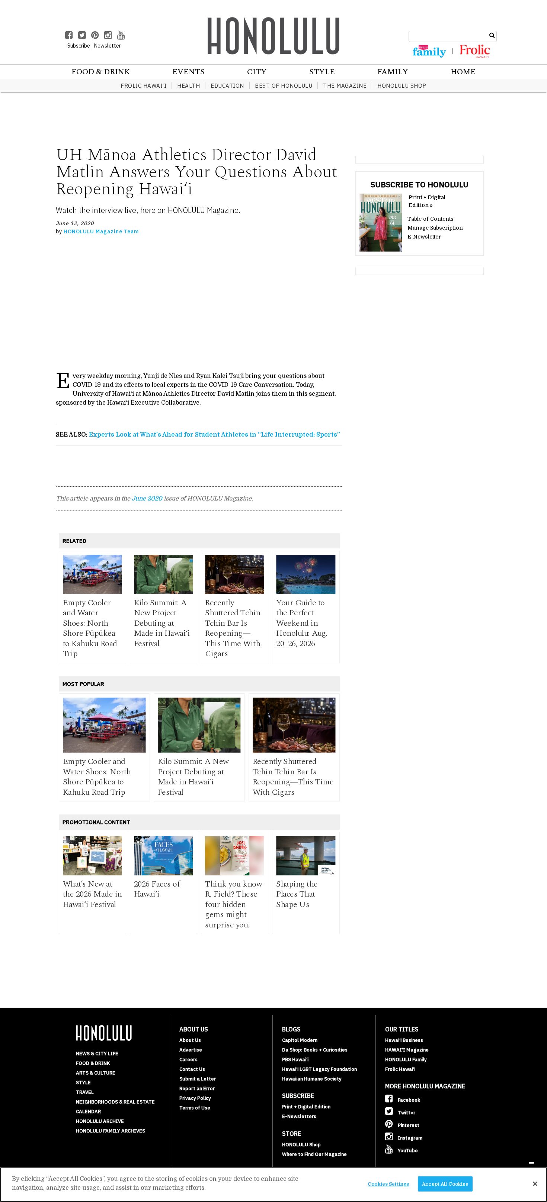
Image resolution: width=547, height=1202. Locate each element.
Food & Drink (100, 72)
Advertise (190, 1050)
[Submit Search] (492, 35)
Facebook (408, 1100)
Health (188, 85)
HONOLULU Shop (401, 85)
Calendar (88, 1111)
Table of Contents (430, 219)
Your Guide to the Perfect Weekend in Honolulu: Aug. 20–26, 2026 (301, 623)
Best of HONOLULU (283, 85)
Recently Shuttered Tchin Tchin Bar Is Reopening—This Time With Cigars (232, 628)
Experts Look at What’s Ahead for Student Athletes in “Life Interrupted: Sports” (214, 434)
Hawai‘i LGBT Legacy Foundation (319, 1069)
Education (227, 85)
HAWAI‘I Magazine (407, 1050)
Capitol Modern (299, 1040)
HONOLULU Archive (100, 1121)
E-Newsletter (424, 237)
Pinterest (408, 1125)
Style (322, 72)
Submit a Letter (197, 1079)
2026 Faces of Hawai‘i (157, 889)
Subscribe (78, 45)
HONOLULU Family (406, 1059)
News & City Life (97, 1053)
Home (463, 72)
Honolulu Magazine (273, 36)
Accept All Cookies (445, 1184)
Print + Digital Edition (306, 1107)
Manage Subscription (435, 228)
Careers (188, 1059)
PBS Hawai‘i (295, 1059)
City (257, 72)
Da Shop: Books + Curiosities (315, 1050)
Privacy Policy (195, 1098)
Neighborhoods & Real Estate (115, 1102)
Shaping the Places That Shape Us (297, 894)
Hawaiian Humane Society (312, 1079)
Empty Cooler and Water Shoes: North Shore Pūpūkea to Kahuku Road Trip (90, 628)
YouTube (407, 1150)
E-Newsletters (299, 1116)
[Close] (535, 1184)
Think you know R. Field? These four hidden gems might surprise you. (233, 904)
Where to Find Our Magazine (314, 1154)
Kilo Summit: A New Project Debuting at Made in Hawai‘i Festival (162, 623)
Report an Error (197, 1088)
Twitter (406, 1112)
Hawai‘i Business (404, 1040)
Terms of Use (194, 1108)
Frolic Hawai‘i (143, 85)
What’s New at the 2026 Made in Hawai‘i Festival (92, 894)
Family (392, 72)
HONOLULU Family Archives (110, 1131)
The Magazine (345, 85)
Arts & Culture (95, 1073)
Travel (85, 1092)
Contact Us (192, 1069)
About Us (190, 1040)
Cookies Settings (388, 1184)
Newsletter (107, 45)
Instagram (409, 1138)
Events (188, 72)
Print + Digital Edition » (427, 201)
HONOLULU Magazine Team (101, 231)
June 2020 (147, 498)
